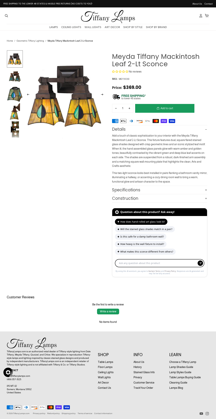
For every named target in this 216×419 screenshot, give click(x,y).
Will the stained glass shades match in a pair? (146, 229)
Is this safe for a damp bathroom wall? (142, 236)
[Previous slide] (27, 95)
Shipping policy (69, 413)
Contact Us (104, 387)
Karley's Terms (154, 271)
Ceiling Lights (106, 372)
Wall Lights (104, 377)
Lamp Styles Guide (180, 372)
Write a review (108, 311)
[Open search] (6, 15)
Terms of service (85, 413)
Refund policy (53, 413)
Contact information (103, 413)
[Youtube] (201, 414)
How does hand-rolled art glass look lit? (142, 221)
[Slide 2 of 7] (14, 77)
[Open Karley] (8, 372)
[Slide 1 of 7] (14, 59)
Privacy (137, 377)
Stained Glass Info (144, 372)
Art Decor (103, 382)
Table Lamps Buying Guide (185, 377)
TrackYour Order (143, 387)
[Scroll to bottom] (159, 259)
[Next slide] (103, 95)
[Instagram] (207, 414)
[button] (120, 71)
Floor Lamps (105, 367)
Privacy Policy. (171, 271)
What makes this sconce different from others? (146, 251)
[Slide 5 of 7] (14, 129)
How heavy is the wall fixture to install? (142, 244)
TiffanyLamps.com (21, 413)
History (137, 367)
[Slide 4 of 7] (14, 111)
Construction (125, 198)
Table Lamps (105, 362)
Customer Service (143, 382)
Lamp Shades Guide (181, 367)
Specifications (126, 190)
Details (119, 129)
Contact (208, 4)
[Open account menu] (201, 15)
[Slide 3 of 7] (14, 94)
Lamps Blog (176, 387)
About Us (197, 4)
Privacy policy (39, 413)
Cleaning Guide (178, 382)
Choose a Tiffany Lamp (182, 362)
